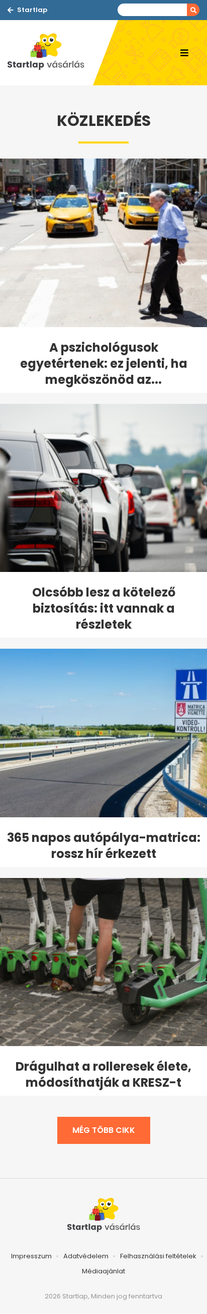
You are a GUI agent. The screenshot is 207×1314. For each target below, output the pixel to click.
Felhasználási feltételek (158, 1256)
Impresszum (31, 1256)
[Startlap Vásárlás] (50, 52)
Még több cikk (103, 1130)
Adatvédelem (86, 1256)
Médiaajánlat (103, 1271)
